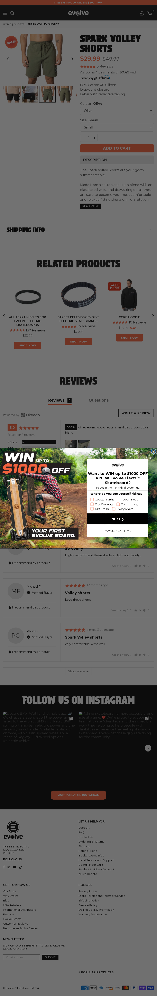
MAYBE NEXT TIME (117, 531)
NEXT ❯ (117, 519)
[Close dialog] (153, 451)
